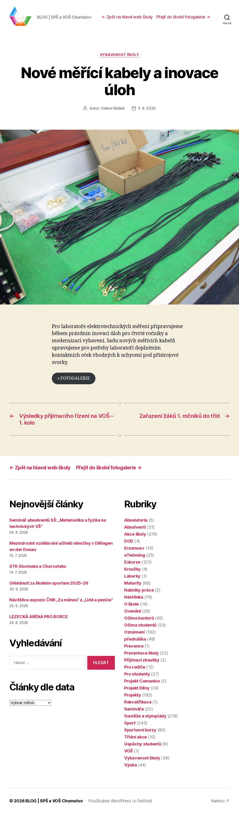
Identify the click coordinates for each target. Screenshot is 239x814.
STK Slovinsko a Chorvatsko (37, 566)
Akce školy (135, 534)
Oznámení (134, 632)
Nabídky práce (139, 590)
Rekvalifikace (137, 702)
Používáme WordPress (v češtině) (120, 800)
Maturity (132, 583)
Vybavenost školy (119, 55)
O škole (131, 604)
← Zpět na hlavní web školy (127, 16)
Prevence (134, 646)
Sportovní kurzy (140, 729)
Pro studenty (137, 674)
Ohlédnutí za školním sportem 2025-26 (48, 583)
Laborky (132, 576)
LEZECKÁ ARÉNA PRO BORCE (38, 616)
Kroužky (132, 569)
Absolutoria (136, 520)
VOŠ (128, 750)
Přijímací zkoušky (141, 660)
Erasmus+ (134, 548)
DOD (128, 541)
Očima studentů (140, 625)
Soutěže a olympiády (145, 716)
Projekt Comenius (142, 681)
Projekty (132, 695)
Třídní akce (135, 736)
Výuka (130, 764)
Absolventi (135, 527)
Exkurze (132, 562)
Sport (130, 722)
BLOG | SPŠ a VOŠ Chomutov (54, 800)
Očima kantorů (139, 618)
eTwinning (134, 555)
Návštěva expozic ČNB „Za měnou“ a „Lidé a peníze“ (61, 599)
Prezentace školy (141, 653)
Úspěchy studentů (142, 743)
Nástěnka (133, 597)
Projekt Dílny (137, 688)
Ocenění (132, 611)
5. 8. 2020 (147, 108)
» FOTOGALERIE (73, 378)
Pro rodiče (134, 667)
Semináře (134, 709)
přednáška (135, 639)
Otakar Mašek (113, 108)
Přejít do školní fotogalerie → (183, 16)
